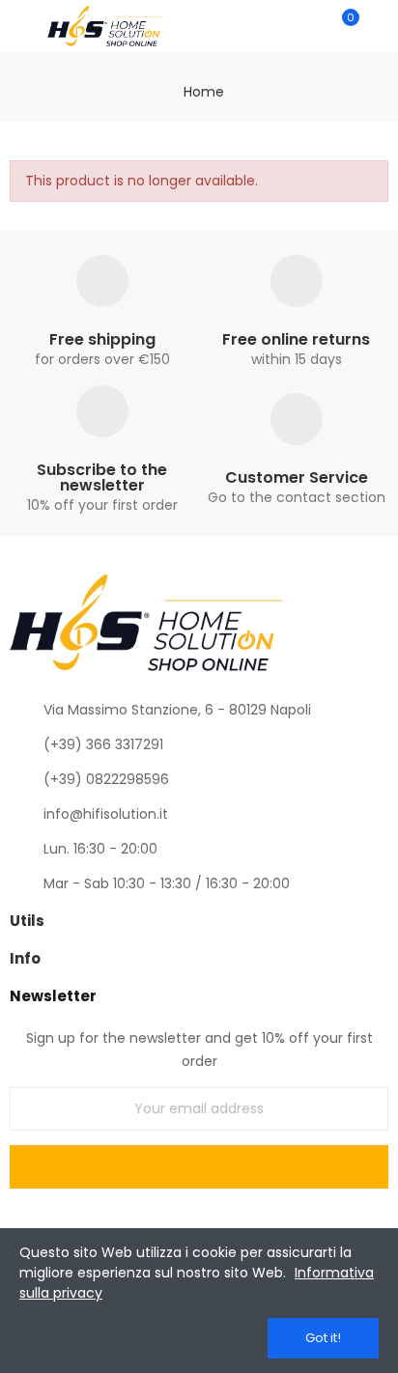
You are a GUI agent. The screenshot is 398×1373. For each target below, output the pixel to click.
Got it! (323, 1338)
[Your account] (378, 26)
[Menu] (19, 26)
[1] (199, 1167)
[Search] (309, 26)
